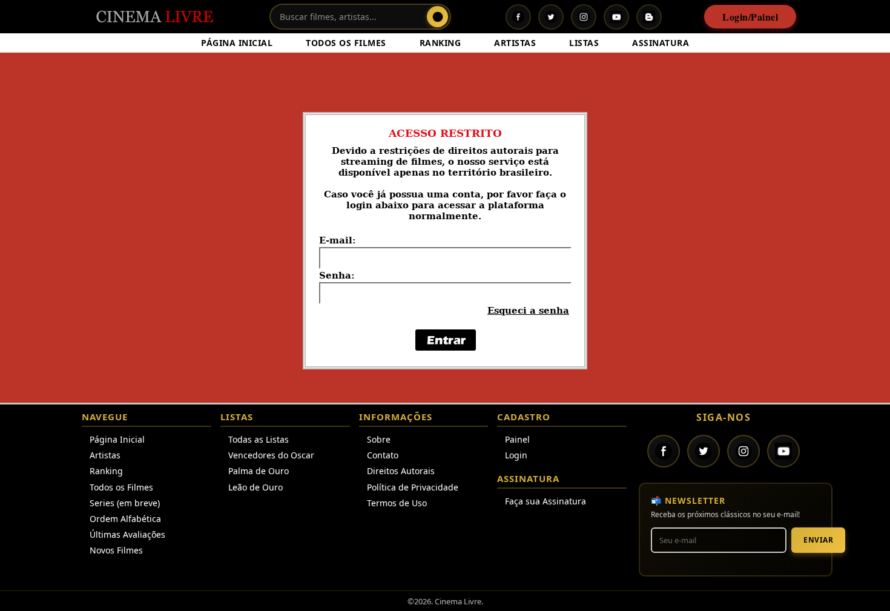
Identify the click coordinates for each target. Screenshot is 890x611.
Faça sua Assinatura (545, 501)
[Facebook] (518, 17)
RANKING (440, 42)
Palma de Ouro (258, 471)
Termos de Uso (397, 503)
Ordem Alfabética (125, 518)
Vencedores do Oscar (271, 455)
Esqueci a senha (528, 310)
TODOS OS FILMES (346, 42)
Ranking (106, 471)
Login (516, 455)
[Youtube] (616, 17)
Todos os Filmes (121, 487)
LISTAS (584, 42)
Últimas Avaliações (127, 534)
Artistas (105, 455)
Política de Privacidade (412, 487)
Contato (382, 455)
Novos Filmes (116, 550)
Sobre (379, 439)
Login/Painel (750, 17)
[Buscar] (437, 16)
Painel (517, 439)
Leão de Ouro (255, 487)
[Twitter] (551, 17)
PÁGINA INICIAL (236, 42)
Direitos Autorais (401, 471)
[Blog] (649, 17)
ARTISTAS (515, 42)
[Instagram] (583, 17)
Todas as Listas (258, 439)
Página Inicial (117, 439)
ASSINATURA (660, 42)
